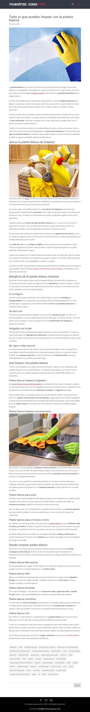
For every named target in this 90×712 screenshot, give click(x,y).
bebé (20, 647)
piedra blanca (73, 635)
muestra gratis (61, 659)
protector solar (61, 670)
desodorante (35, 655)
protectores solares (48, 670)
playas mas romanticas (17, 670)
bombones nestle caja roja (40, 651)
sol (39, 674)
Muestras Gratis (14, 24)
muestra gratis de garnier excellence (21, 663)
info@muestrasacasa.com (49, 709)
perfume (12, 666)
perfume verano (56, 666)
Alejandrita (13, 647)
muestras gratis (60, 663)
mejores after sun (49, 659)
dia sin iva (63, 655)
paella (69, 663)
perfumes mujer (44, 666)
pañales (75, 663)
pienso (71, 666)
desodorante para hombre (49, 655)
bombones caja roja (30, 647)
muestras (37, 663)
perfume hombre (22, 666)
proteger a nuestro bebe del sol (20, 674)
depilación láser (24, 655)
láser (24, 659)
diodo (71, 655)
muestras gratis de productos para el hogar (44, 269)
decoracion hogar (74, 651)
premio (28, 670)
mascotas (38, 659)
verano (44, 674)
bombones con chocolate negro (20, 651)
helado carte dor (15, 659)
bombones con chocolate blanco (67, 647)
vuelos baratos (53, 674)
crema (65, 651)
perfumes (33, 666)
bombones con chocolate (47, 647)
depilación (13, 655)
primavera (36, 670)
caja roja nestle (55, 651)
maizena (30, 659)
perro (65, 666)
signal (34, 674)
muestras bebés (48, 663)
